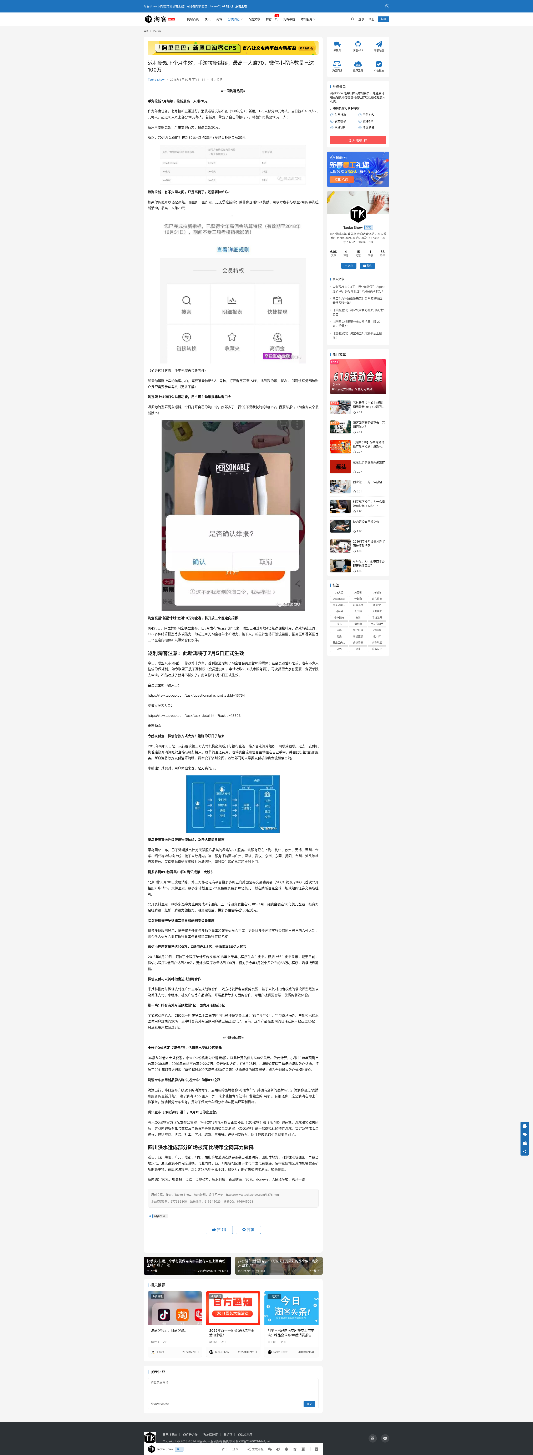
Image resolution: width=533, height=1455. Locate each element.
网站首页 (193, 19)
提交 (309, 1404)
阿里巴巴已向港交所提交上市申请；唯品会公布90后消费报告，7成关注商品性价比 (291, 1333)
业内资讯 (216, 79)
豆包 (339, 648)
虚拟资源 (358, 642)
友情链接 (212, 1434)
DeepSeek (339, 598)
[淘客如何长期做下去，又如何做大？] (340, 427)
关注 (350, 265)
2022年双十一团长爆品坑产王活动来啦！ (231, 1332)
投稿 (383, 19)
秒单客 (377, 630)
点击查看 (241, 6)
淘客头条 (160, 1216)
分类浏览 (234, 19)
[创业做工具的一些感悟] (340, 486)
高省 (358, 648)
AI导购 (377, 592)
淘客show (203, 1441)
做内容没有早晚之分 (366, 521)
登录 (361, 19)
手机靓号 (377, 617)
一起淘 (358, 598)
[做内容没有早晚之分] (340, 526)
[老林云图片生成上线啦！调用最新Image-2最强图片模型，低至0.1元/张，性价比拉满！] (340, 407)
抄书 (339, 624)
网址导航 (171, 1434)
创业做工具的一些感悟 (367, 482)
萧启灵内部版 (340, 642)
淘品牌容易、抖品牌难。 (169, 1330)
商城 (219, 19)
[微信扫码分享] (270, 1449)
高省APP (377, 648)
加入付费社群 (358, 140)
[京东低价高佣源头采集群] (340, 466)
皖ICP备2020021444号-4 (252, 1441)
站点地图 (247, 1434)
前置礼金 (358, 605)
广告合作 (192, 1434)
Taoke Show (156, 79)
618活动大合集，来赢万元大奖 (352, 389)
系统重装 (358, 636)
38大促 (339, 592)
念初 (358, 617)
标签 (229, 1434)
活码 (339, 630)
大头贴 (358, 611)
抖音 (164, 1005)
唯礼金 (377, 605)
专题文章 (254, 19)
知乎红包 (358, 630)
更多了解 (187, 387)
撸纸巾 (358, 624)
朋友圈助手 (377, 624)
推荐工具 (272, 19)
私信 (369, 265)
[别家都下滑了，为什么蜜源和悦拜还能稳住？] (340, 506)
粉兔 (339, 636)
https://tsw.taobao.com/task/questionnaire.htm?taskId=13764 (196, 695)
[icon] (373, 1438)
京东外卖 (377, 598)
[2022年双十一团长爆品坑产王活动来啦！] (233, 1308)
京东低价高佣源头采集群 (369, 462)
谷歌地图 (377, 642)
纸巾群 (377, 636)
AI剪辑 (358, 592)
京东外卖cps (340, 605)
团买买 (339, 611)
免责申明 (229, 1441)
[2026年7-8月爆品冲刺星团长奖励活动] (340, 546)
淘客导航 (289, 19)
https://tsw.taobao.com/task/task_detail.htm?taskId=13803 (195, 715)
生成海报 (257, 1449)
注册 (371, 19)
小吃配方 (339, 617)
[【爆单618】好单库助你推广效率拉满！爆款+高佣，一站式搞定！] (340, 446)
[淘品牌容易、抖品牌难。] (175, 1308)
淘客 (233, 91)
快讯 (207, 19)
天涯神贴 (377, 611)
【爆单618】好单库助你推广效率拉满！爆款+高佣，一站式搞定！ (368, 446)
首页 (146, 31)
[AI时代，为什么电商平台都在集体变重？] (340, 565)
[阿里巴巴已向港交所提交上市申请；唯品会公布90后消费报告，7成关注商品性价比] (291, 1308)
